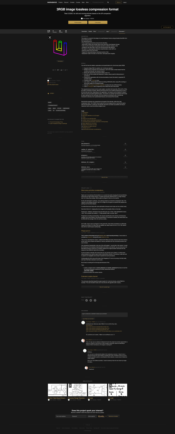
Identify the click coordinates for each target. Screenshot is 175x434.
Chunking (85, 114)
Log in (124, 2)
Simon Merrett (89, 339)
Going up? (88, 424)
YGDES (49, 108)
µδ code (90, 398)
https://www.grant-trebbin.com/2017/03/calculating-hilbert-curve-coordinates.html (104, 331)
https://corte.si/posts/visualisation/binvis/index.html (97, 326)
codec (49, 110)
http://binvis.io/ (89, 325)
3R (53, 110)
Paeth (93, 80)
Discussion (122, 31)
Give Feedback (75, 428)
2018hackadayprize (60, 110)
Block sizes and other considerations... (92, 129)
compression (66, 108)
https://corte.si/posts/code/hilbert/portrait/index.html (97, 329)
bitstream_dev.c (102, 235)
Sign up (119, 2)
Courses (78, 2)
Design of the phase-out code (90, 124)
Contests (72, 2)
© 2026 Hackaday (87, 430)
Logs (108, 31)
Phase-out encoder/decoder (89, 118)
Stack (83, 2)
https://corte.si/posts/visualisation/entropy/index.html (97, 328)
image (54, 108)
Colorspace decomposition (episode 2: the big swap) (95, 121)
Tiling (84, 117)
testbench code (105, 237)
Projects (60, 2)
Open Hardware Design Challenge (58, 123)
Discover (66, 2)
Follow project (77, 22)
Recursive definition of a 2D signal (91, 115)
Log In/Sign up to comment (88, 318)
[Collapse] (91, 188)
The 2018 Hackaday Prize (49, 38)
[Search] (108, 2)
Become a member (75, 412)
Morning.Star (52, 82)
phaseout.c (90, 237)
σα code (110, 398)
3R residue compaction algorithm (97, 85)
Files (94, 31)
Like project (98, 22)
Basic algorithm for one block (90, 123)
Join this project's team (52, 84)
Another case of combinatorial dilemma (92, 120)
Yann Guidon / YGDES (88, 18)
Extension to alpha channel (89, 126)
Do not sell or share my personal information (110, 428)
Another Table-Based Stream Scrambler (60, 398)
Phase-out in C (86, 128)
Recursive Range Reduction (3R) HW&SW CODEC (83, 398)
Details (90, 31)
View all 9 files (104, 177)
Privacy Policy (89, 428)
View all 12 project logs (104, 287)
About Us (58, 428)
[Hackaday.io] (52, 2)
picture (59, 108)
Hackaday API (96, 428)
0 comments (102, 192)
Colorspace (90, 86)
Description (84, 31)
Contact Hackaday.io (66, 428)
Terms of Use (82, 428)
